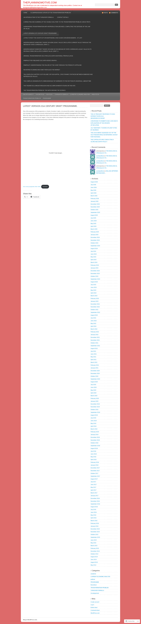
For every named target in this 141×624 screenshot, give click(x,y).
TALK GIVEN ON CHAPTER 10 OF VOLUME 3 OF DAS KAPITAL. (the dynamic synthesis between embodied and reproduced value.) (58, 75)
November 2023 (95, 273)
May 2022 (93, 323)
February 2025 (95, 232)
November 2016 (95, 501)
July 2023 (93, 284)
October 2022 (94, 309)
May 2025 (93, 223)
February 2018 (95, 462)
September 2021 (95, 345)
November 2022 (95, 307)
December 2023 (95, 270)
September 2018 (95, 445)
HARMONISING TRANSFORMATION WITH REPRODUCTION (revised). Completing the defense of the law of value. (57, 27)
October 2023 (94, 276)
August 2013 (94, 562)
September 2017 (95, 476)
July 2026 (93, 184)
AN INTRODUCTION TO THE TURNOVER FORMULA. (39, 17)
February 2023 (95, 298)
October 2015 (94, 534)
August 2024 (94, 248)
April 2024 (93, 259)
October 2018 (94, 443)
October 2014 (94, 554)
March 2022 (94, 329)
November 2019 (95, 407)
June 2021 (94, 354)
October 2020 (94, 376)
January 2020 (94, 401)
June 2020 (94, 387)
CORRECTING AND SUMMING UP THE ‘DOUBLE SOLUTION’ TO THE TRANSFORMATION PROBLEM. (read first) (57, 22)
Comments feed (95, 610)
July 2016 (93, 509)
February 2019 (95, 432)
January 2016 (94, 526)
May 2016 (93, 515)
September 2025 (95, 212)
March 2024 (94, 262)
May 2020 (93, 390)
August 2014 (94, 556)
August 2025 (94, 215)
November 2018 (95, 440)
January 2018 (94, 465)
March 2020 (94, 395)
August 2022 (94, 315)
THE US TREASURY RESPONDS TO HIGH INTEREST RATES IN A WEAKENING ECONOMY (103, 116)
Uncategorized (28, 94)
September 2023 (95, 279)
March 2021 (94, 362)
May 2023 (93, 290)
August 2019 (94, 415)
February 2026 (95, 198)
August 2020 (94, 382)
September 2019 (95, 412)
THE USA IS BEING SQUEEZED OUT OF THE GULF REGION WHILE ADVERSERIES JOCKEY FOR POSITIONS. (104, 135)
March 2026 (94, 196)
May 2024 (93, 257)
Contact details (62, 17)
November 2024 (95, 240)
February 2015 (95, 548)
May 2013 (93, 565)
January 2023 (94, 301)
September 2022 (95, 312)
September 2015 (95, 537)
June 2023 (94, 287)
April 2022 (93, 326)
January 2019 (94, 434)
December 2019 (95, 404)
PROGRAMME (47, 98)
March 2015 (94, 545)
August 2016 (94, 506)
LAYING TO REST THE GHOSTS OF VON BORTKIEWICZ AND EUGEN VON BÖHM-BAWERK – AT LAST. (53, 38)
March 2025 (94, 229)
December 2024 (95, 237)
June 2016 (94, 512)
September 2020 (95, 379)
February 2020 (95, 398)
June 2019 (94, 420)
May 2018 (93, 457)
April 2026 (93, 193)
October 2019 (94, 409)
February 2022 (95, 332)
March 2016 (94, 520)
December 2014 (95, 551)
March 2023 (94, 295)
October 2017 (94, 473)
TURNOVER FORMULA (61, 94)
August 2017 (94, 479)
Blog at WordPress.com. (30, 620)
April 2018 (93, 459)
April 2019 (93, 426)
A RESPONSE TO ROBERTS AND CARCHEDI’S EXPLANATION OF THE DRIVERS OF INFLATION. (104, 123)
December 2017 (95, 468)
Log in (92, 604)
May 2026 (93, 190)
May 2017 (93, 487)
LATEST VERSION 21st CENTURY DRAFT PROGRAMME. (40, 33)
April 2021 (93, 359)
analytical (95, 94)
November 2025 (95, 207)
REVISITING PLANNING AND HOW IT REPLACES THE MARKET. (42, 70)
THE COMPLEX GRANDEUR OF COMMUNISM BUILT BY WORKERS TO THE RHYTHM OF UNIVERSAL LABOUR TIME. (57, 81)
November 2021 (95, 340)
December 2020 (95, 370)
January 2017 (94, 495)
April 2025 (93, 226)
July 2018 (93, 451)
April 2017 (93, 490)
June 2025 (94, 221)
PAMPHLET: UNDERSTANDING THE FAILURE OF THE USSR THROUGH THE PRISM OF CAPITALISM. (53, 65)
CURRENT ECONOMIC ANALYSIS (80, 94)
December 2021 (95, 337)
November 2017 (95, 470)
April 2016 (93, 518)
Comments (114, 12)
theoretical (40, 94)
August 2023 (94, 282)
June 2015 (94, 540)
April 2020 (93, 393)
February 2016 (95, 523)
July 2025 (93, 218)
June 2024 (94, 254)
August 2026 (94, 182)
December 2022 (95, 304)
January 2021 (94, 368)
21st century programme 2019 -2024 (31, 186)
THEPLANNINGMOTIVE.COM (40, 2)
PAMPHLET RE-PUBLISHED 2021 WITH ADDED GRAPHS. (40, 60)
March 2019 (94, 429)
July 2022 (93, 318)
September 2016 (95, 504)
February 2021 (95, 365)
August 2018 (94, 448)
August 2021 (94, 348)
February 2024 (95, 265)
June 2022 (94, 320)
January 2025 (94, 234)
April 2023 (93, 293)
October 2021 (94, 343)
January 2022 (94, 334)
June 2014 (94, 559)
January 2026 (94, 201)
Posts (106, 12)
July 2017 (93, 481)
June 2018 (94, 454)
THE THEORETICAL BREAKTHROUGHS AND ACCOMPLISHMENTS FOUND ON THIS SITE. (50, 85)
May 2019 (93, 423)
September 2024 (95, 245)
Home (25, 12)
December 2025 (95, 204)
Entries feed (94, 607)
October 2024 (94, 243)
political (49, 94)
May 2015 (93, 543)
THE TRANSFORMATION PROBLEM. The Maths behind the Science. (45, 90)
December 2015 (95, 529)
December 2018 (95, 437)
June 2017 (94, 484)
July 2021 (93, 351)
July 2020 (93, 384)
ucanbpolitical (100, 156)
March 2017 (94, 493)
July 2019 (93, 418)
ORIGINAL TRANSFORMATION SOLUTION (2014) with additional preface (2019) (48, 56)
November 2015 (95, 531)
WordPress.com (95, 613)
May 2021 (93, 357)
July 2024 (93, 251)
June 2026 (94, 187)
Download (45, 186)
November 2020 (95, 373)
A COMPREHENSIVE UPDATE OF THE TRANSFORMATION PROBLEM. (51, 12)
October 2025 (94, 209)
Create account (95, 602)
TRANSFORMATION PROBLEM (32, 98)
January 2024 (94, 268)
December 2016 (95, 498)
